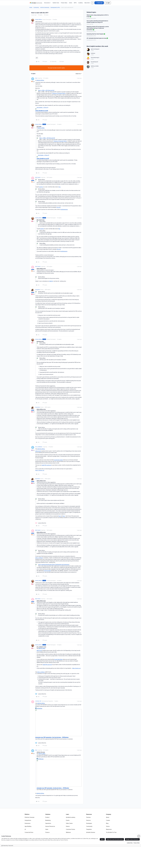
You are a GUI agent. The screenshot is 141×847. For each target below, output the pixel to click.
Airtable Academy (70, 817)
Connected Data (29, 832)
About (107, 817)
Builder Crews (56, 2)
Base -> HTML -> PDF (43, 90)
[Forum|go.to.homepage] (35, 2)
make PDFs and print (46, 465)
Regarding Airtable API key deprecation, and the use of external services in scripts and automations (98, 28)
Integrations (28, 820)
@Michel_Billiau (40, 80)
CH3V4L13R (38, 701)
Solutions (47, 814)
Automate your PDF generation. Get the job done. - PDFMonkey (52, 737)
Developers (89, 823)
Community (36, 7)
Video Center (69, 823)
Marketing (48, 820)
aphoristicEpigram (95, 49)
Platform (27, 814)
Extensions (27, 823)
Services (88, 820)
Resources (89, 814)
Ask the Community (44, 7)
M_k (36, 78)
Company (108, 814)
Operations (48, 823)
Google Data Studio (58, 460)
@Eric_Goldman (39, 557)
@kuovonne (38, 451)
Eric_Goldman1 (38, 446)
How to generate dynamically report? (46, 564)
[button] (99, 2)
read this (41, 187)
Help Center (87, 2)
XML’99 (51, 281)
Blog (107, 823)
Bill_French (37, 177)
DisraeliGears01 (94, 61)
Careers (108, 820)
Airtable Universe (90, 832)
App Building (28, 826)
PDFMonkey (39, 708)
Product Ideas (64, 2)
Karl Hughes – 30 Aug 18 (42, 107)
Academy (80, 2)
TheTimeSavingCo (95, 57)
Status (108, 826)
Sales (46, 829)
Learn (67, 814)
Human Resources (50, 826)
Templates (89, 829)
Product (47, 817)
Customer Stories (70, 829)
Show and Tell (90, 24)
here (60, 516)
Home (30, 7)
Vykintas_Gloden (95, 66)
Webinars (68, 832)
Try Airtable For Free (111, 832)
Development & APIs (55, 7)
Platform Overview (29, 817)
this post (58, 207)
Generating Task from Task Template (95, 34)
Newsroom (109, 829)
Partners (88, 817)
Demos (68, 826)
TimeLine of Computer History (58, 93)
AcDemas (93, 53)
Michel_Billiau (38, 19)
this (60, 187)
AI (25, 829)
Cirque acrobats (47, 570)
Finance (47, 832)
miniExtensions (64, 209)
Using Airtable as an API (41, 110)
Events (70, 2)
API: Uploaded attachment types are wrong (96, 38)
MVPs (75, 2)
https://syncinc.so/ (39, 470)
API (37, 58)
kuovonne (37, 289)
